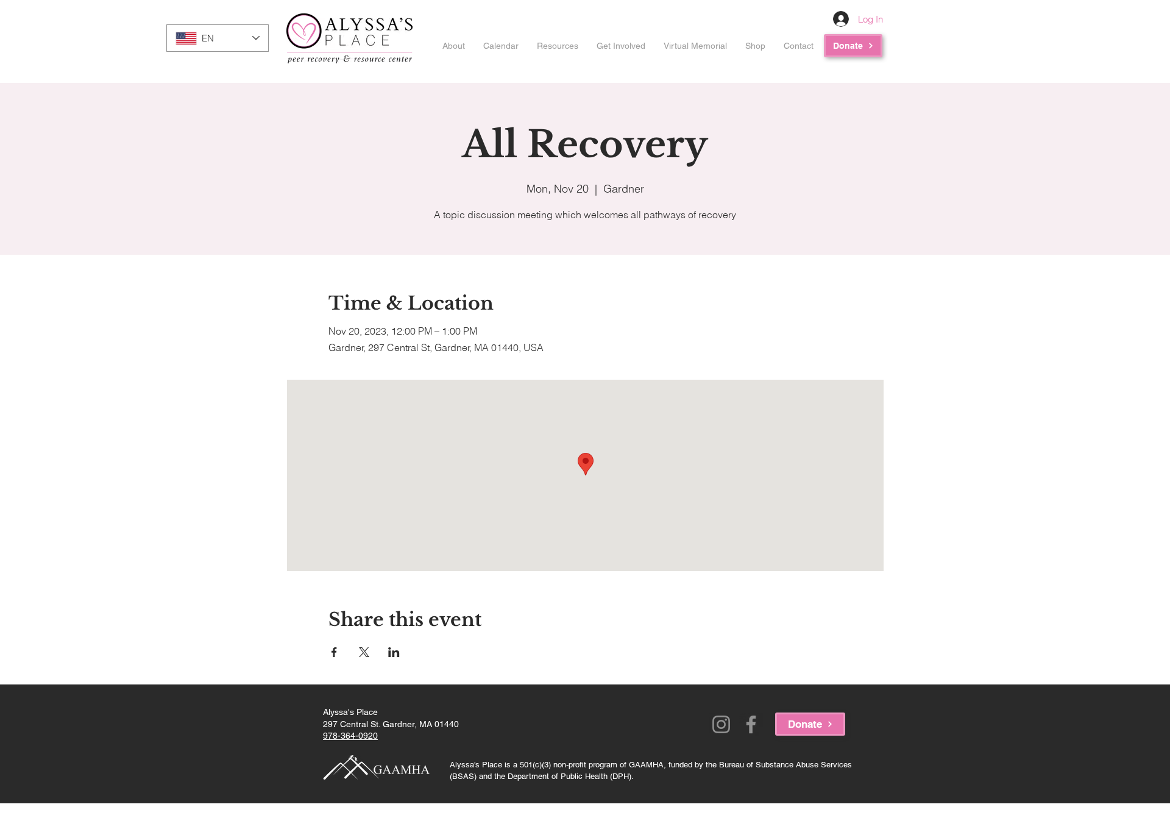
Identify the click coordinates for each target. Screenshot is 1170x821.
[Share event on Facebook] (334, 652)
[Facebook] (751, 724)
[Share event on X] (364, 652)
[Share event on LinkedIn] (394, 652)
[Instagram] (721, 724)
